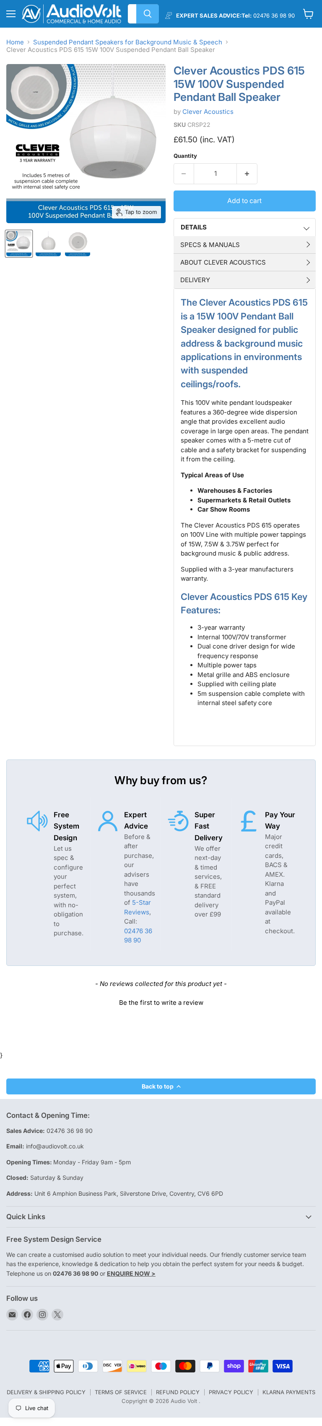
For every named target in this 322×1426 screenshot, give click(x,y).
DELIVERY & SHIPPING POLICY (46, 1392)
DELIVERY (195, 280)
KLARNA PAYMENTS (288, 1392)
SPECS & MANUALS (210, 245)
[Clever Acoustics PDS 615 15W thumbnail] (18, 243)
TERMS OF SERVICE (121, 1392)
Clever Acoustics (208, 112)
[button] (161, 1001)
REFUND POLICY (178, 1392)
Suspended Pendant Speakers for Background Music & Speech (127, 42)
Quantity (185, 156)
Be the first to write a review (161, 1002)
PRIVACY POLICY (231, 1392)
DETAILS (194, 227)
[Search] (147, 13)
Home (15, 42)
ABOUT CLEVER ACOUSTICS (223, 262)
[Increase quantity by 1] (247, 173)
